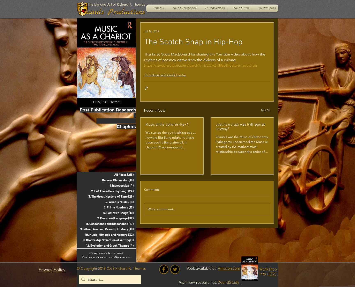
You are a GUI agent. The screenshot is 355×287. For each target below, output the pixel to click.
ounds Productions (115, 12)
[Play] (84, 11)
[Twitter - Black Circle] (175, 269)
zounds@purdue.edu (118, 257)
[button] (182, 8)
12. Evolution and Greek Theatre (165, 75)
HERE (272, 274)
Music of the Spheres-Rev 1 (167, 125)
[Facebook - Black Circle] (164, 269)
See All (265, 110)
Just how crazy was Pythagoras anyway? (240, 127)
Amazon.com (229, 268)
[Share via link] (146, 88)
